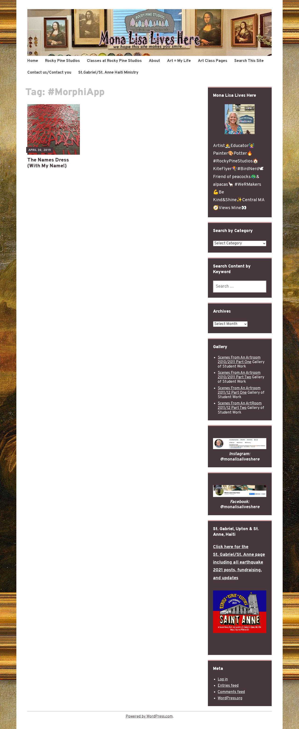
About (154, 61)
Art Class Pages (212, 61)
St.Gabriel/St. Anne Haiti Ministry (108, 72)
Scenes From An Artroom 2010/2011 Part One (239, 359)
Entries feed (228, 685)
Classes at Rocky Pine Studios (114, 61)
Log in (223, 679)
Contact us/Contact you (49, 72)
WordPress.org (230, 698)
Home (32, 61)
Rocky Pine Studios (62, 61)
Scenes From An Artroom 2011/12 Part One (239, 390)
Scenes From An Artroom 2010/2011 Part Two (239, 375)
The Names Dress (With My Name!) (48, 163)
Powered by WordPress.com (149, 716)
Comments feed (231, 692)
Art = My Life (179, 61)
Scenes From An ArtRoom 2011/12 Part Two (240, 405)
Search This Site (249, 61)
